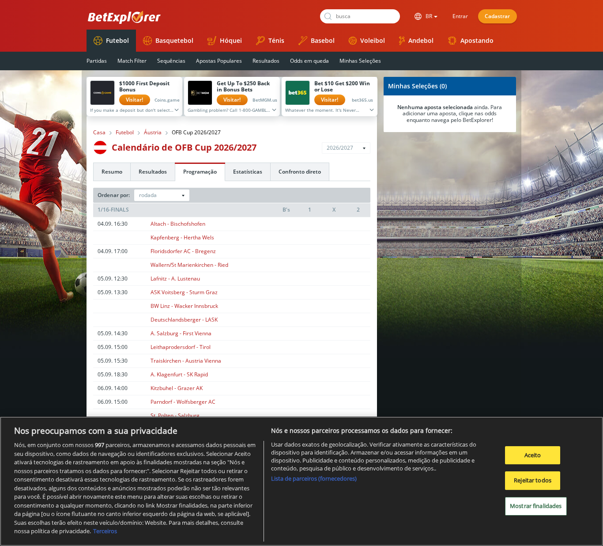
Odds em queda (309, 60)
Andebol (420, 40)
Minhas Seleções (360, 60)
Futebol (117, 40)
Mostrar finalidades (536, 506)
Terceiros (105, 531)
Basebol (323, 40)
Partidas (97, 60)
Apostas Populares (219, 60)
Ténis (276, 40)
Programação (200, 171)
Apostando (477, 40)
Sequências (171, 60)
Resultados (266, 60)
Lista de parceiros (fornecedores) (314, 478)
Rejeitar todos (532, 480)
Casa (99, 132)
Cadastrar (497, 16)
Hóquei (231, 40)
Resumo (112, 171)
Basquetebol (174, 40)
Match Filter (132, 60)
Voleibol (372, 40)
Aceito (532, 455)
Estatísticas (247, 171)
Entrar (460, 16)
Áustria (153, 132)
